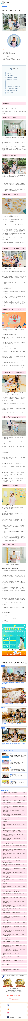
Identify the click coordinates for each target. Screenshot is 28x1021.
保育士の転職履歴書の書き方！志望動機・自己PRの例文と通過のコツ (14, 865)
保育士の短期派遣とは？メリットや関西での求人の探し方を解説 (14, 927)
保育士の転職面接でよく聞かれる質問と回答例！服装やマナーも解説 (14, 846)
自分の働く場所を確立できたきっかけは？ (13, 88)
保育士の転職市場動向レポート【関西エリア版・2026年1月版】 (14, 957)
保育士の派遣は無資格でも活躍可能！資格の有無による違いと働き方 (14, 894)
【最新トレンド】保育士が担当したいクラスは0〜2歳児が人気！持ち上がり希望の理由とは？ (14, 890)
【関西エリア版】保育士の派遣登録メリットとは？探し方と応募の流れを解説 (14, 917)
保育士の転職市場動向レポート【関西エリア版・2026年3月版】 (14, 923)
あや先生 (5, 883)
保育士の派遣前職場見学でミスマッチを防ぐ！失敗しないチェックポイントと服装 (14, 906)
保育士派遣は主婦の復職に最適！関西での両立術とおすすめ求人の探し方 (14, 938)
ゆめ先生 (5, 967)
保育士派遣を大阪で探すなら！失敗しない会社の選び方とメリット (14, 898)
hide (16, 68)
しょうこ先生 (6, 920)
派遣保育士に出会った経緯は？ (12, 79)
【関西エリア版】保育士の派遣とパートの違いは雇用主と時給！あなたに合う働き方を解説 (14, 950)
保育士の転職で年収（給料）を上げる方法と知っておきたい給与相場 (14, 815)
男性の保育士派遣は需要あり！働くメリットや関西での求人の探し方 (14, 935)
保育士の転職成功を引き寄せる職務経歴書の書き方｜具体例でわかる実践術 (14, 861)
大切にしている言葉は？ (11, 92)
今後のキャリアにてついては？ (12, 90)
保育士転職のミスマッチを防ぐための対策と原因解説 (12, 723)
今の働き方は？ (9, 73)
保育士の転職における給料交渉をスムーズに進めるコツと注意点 (14, 811)
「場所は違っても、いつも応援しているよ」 (14, 81)
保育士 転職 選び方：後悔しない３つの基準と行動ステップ (14, 880)
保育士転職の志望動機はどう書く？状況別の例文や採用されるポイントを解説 (14, 850)
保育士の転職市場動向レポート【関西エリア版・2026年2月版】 (14, 954)
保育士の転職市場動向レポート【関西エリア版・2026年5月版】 (14, 858)
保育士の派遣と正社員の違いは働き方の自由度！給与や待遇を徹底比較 (14, 946)
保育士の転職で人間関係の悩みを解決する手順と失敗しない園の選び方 (14, 818)
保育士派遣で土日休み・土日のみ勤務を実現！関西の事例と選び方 (14, 902)
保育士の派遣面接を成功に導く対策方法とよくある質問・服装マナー (14, 913)
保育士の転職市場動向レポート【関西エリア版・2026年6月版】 (14, 825)
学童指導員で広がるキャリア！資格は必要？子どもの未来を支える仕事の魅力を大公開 (17, 783)
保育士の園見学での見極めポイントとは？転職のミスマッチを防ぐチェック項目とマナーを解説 (14, 831)
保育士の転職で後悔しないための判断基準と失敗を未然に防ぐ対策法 (14, 803)
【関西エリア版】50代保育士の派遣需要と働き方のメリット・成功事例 (14, 931)
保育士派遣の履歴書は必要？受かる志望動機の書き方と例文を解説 (14, 909)
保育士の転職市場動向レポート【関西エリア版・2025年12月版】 (14, 970)
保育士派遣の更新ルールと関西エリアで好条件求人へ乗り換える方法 (14, 961)
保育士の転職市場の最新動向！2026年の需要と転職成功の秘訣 (14, 854)
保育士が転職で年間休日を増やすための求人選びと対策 (12, 703)
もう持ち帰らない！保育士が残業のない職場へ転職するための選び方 (14, 807)
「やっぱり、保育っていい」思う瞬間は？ (13, 86)
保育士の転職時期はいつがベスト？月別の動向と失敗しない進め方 (14, 873)
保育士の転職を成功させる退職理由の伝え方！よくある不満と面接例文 (14, 839)
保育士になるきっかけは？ (11, 75)
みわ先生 (5, 821)
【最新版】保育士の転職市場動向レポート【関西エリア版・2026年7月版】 (14, 793)
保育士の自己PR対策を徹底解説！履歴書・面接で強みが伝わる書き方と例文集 (14, 835)
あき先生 (5, 828)
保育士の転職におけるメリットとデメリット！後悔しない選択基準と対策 (14, 869)
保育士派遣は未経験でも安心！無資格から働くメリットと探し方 (14, 942)
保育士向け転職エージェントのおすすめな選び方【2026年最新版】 (13, 877)
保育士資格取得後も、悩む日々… (12, 77)
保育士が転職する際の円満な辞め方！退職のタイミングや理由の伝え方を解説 (14, 842)
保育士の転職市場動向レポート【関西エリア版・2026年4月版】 (14, 887)
